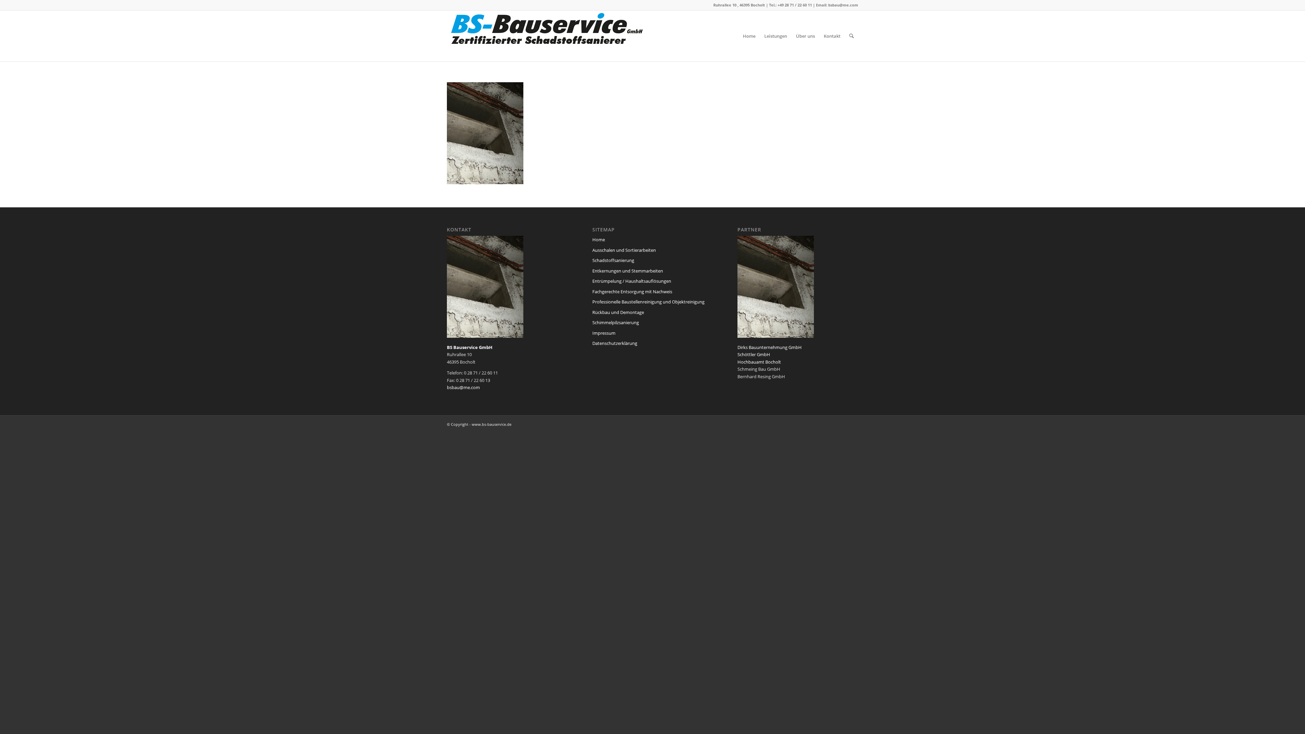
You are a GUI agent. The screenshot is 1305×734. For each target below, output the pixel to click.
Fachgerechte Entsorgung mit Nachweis (632, 292)
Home (598, 240)
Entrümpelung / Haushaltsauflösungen (631, 281)
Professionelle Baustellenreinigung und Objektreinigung (648, 302)
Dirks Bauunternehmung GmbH (769, 347)
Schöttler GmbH (753, 354)
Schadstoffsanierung (613, 260)
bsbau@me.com (843, 4)
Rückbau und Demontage (618, 312)
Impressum (603, 333)
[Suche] (851, 36)
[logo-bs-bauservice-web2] (549, 36)
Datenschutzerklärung (614, 343)
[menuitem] (749, 36)
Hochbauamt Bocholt (759, 362)
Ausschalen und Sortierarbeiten (624, 250)
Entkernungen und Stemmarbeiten (627, 271)
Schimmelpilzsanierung (615, 322)
